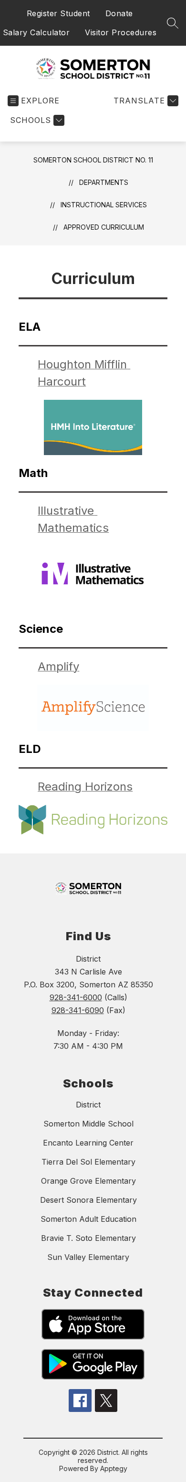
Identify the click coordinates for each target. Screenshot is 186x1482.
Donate (119, 13)
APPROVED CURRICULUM (103, 227)
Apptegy (113, 1468)
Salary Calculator (36, 32)
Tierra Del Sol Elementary (88, 1162)
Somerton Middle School (88, 1123)
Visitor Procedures (120, 32)
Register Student (58, 13)
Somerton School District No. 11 (93, 160)
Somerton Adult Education (88, 1219)
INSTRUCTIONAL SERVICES (104, 205)
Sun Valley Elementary (88, 1257)
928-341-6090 (78, 1010)
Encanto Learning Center (88, 1142)
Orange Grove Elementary (88, 1181)
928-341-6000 (76, 997)
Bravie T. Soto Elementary (88, 1238)
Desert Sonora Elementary (88, 1200)
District (88, 1104)
